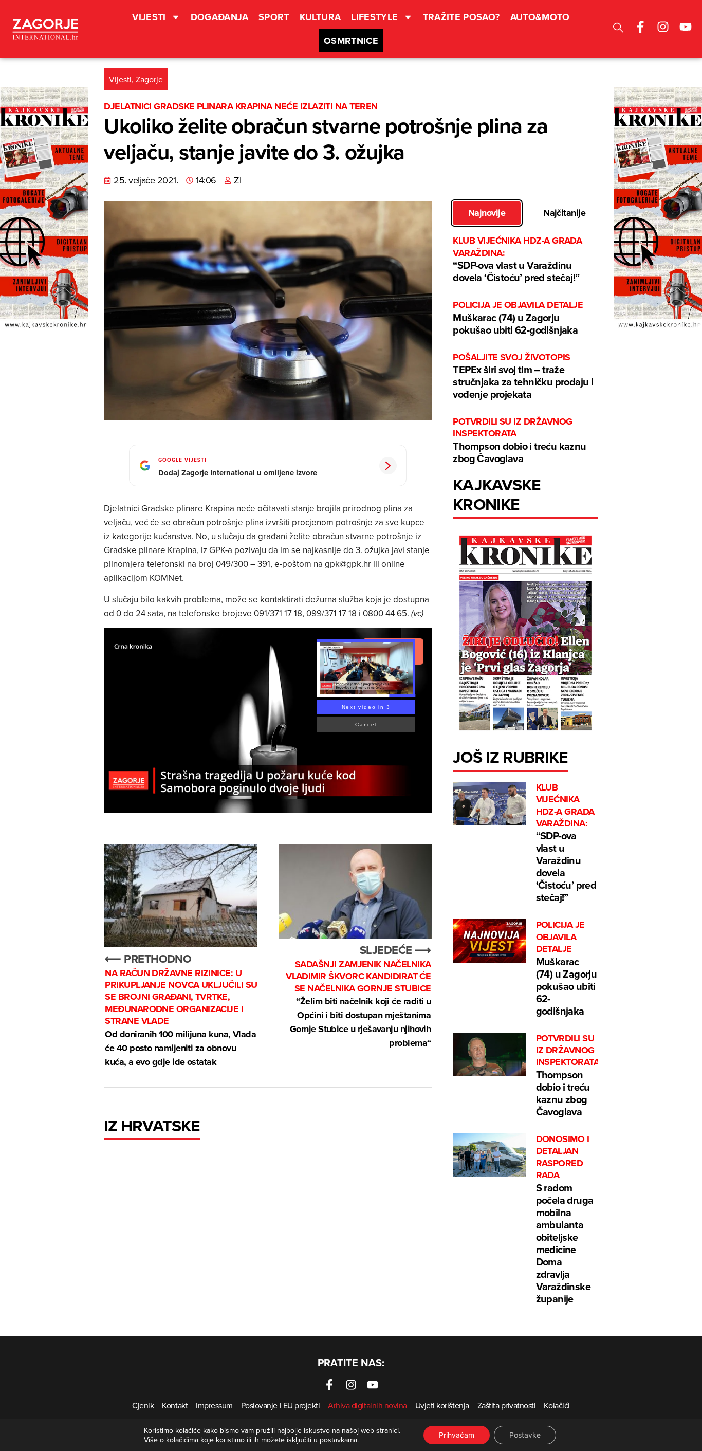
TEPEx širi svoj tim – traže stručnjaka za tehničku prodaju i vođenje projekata (523, 376)
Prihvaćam (456, 1434)
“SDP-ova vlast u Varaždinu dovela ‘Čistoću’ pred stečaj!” (517, 260)
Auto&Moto (540, 17)
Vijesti (149, 17)
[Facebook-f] (640, 27)
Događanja (219, 17)
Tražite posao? (461, 17)
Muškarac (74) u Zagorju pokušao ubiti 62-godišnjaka (518, 318)
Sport (273, 17)
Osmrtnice (351, 40)
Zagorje (149, 79)
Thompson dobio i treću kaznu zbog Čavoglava (519, 441)
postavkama (338, 1439)
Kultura (320, 17)
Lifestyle (374, 17)
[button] (618, 29)
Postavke (525, 1434)
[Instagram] (663, 27)
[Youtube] (685, 27)
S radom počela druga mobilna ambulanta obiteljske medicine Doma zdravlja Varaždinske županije (565, 1219)
